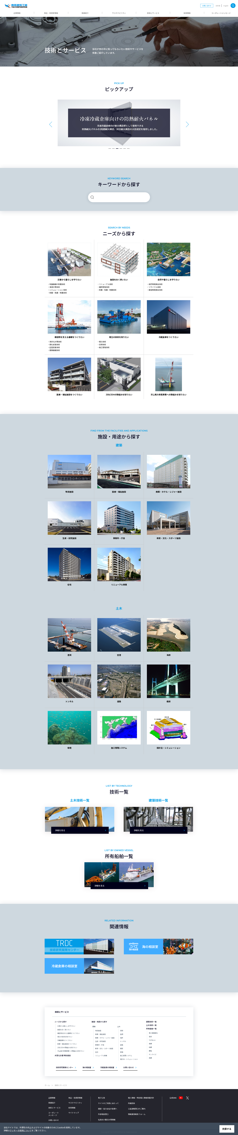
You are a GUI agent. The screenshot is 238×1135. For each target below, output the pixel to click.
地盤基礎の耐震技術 (57, 284)
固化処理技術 (54, 344)
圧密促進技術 (54, 347)
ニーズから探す (61, 1021)
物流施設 (98, 1030)
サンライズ (152, 1054)
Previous (55, 123)
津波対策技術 (54, 287)
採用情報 (187, 13)
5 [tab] (124, 149)
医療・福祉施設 (100, 1034)
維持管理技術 (104, 287)
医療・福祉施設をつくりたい (67, 1044)
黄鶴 (150, 1044)
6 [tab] (128, 149)
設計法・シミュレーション (129, 1059)
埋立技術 (102, 341)
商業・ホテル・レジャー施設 (104, 1038)
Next (183, 123)
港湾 (121, 1030)
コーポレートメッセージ (221, 13)
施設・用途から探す (99, 1021)
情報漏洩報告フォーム (136, 1114)
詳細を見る (60, 830)
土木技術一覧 (151, 1025)
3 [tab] (117, 149)
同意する (226, 1128)
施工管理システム (126, 1055)
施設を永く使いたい (64, 1029)
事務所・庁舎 (99, 1045)
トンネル (123, 1041)
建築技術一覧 (151, 1021)
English (225, 6)
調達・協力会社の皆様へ (107, 1108)
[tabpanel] (119, 123)
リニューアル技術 (106, 284)
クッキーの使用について (20, 1130)
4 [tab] (121, 149)
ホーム (47, 1085)
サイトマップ (73, 1112)
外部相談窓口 (103, 1114)
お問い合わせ (206, 6)
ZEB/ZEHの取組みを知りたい (67, 1047)
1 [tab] (109, 149)
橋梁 (121, 1048)
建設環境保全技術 (156, 290)
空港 (121, 1034)
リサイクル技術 (155, 287)
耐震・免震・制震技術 (58, 292)
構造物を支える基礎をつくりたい (68, 1033)
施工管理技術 (104, 347)
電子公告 (101, 1098)
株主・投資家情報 (51, 13)
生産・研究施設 (100, 1041)
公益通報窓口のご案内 (136, 1108)
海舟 (150, 1036)
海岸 (121, 1038)
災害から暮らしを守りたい (66, 1026)
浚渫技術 (102, 344)
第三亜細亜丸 (153, 1033)
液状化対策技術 (55, 341)
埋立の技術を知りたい (64, 1037)
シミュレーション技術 (58, 290)
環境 (121, 1052)
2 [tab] (113, 149)
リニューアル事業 (101, 1055)
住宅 (96, 1052)
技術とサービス (153, 13)
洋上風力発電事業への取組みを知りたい (70, 1051)
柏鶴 (150, 1047)
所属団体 (131, 1103)
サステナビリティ (119, 13)
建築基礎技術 (54, 350)
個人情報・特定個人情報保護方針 (141, 1098)
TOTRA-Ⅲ (152, 1040)
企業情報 (17, 13)
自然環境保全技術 (156, 284)
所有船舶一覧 (151, 1028)
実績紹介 (85, 13)
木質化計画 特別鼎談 (63, 1055)
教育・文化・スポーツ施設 (104, 1048)
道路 (121, 1045)
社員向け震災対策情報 (106, 1119)
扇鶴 (150, 1058)
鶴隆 (150, 1051)
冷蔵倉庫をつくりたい (64, 1040)
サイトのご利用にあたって (108, 1103)
